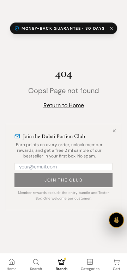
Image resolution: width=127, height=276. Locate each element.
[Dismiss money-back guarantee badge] (111, 28)
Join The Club (63, 180)
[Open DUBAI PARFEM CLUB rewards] (116, 220)
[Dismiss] (114, 131)
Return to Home (63, 105)
